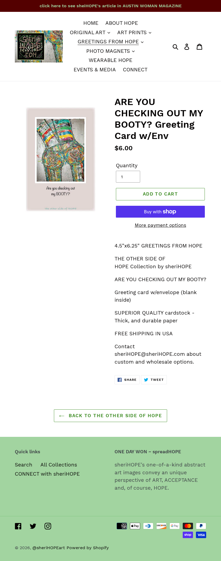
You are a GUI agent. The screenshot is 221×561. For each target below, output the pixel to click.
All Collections (58, 465)
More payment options (160, 225)
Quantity (126, 165)
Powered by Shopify (88, 547)
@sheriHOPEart (48, 547)
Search (23, 465)
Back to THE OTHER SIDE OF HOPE (114, 415)
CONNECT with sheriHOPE (47, 474)
